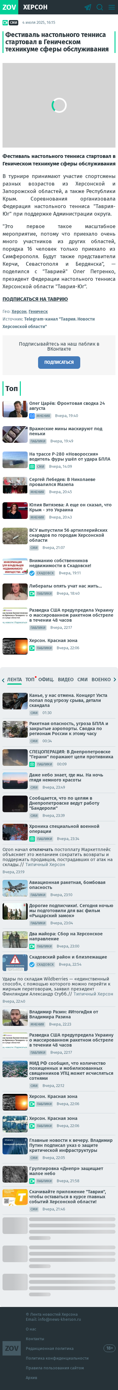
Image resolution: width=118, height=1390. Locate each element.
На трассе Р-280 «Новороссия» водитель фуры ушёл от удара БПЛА (69, 456)
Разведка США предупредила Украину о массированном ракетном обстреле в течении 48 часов (71, 615)
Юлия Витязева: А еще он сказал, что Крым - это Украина (70, 507)
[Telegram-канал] (87, 7)
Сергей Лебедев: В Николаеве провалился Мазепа (62, 482)
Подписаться (59, 362)
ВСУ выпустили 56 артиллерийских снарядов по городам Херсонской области (68, 535)
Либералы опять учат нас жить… (65, 586)
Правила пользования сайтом (55, 1368)
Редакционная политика (50, 1348)
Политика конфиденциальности (57, 1358)
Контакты (35, 1338)
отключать (41, 849)
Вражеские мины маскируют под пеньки (65, 431)
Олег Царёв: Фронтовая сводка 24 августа (67, 405)
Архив (31, 1377)
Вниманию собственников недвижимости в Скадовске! (60, 563)
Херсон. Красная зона (53, 640)
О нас (31, 1329)
